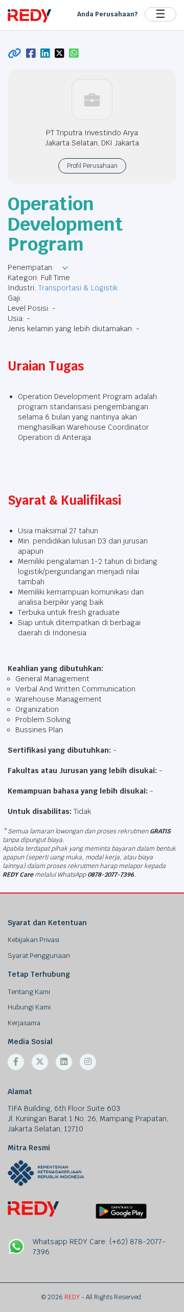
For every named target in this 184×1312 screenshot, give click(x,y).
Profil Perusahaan (92, 166)
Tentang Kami (29, 991)
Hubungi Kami (29, 1007)
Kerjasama (24, 1023)
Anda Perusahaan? (107, 14)
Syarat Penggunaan (39, 955)
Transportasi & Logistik (78, 287)
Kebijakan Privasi (33, 939)
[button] (65, 267)
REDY (72, 1297)
